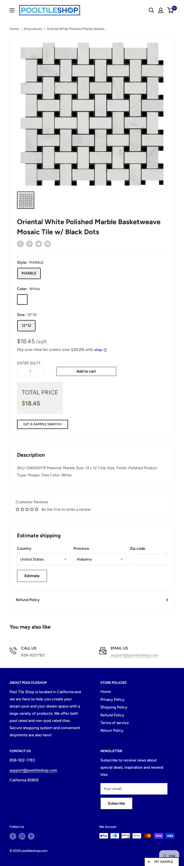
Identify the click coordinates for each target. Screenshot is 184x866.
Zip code (137, 548)
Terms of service (114, 722)
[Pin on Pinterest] (29, 243)
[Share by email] (47, 243)
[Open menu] (12, 10)
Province (81, 548)
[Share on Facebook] (20, 243)
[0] (170, 10)
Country (24, 548)
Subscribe (116, 803)
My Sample (163, 862)
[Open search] (151, 10)
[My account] (160, 10)
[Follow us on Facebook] (13, 836)
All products (33, 29)
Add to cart (86, 371)
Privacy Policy (112, 699)
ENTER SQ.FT (28, 363)
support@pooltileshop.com (134, 655)
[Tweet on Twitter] (38, 243)
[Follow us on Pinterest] (31, 836)
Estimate (32, 575)
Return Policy (112, 730)
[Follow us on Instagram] (22, 836)
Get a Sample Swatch (42, 424)
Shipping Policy (113, 707)
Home (14, 29)
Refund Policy (28, 599)
